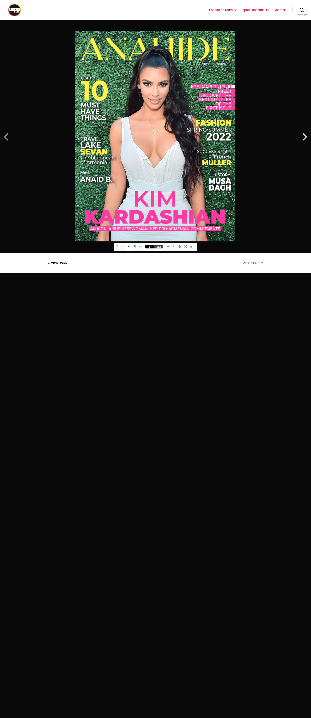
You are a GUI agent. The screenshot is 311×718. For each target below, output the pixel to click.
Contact (279, 10)
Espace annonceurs (255, 10)
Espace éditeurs (221, 10)
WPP (63, 263)
